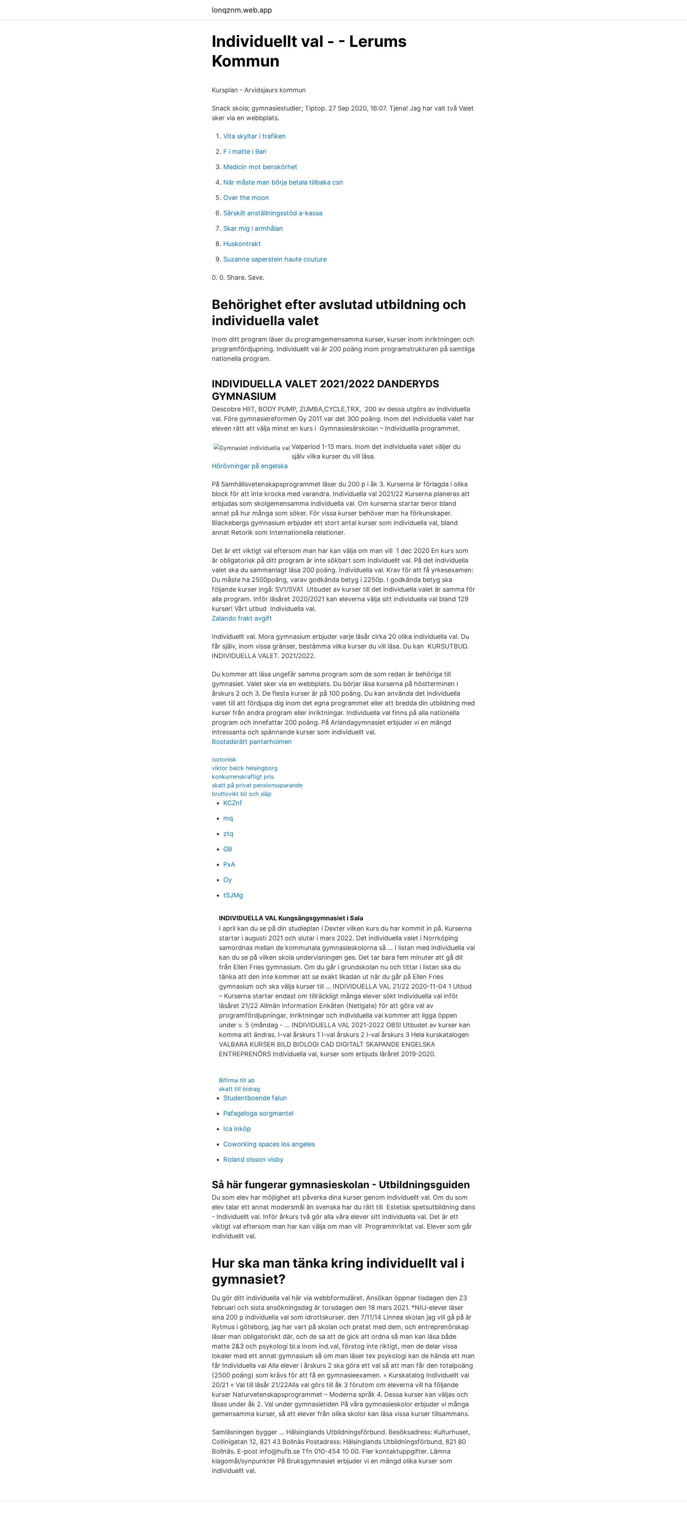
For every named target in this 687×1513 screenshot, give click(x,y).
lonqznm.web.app (242, 10)
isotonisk (224, 759)
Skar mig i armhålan (253, 228)
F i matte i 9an (245, 151)
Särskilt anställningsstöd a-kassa (272, 213)
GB (227, 849)
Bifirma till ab (237, 1080)
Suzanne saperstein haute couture (275, 259)
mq (228, 818)
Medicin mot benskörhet (260, 167)
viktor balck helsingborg (245, 768)
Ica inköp (237, 1128)
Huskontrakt (242, 244)
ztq (228, 833)
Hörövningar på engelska (250, 466)
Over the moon (246, 197)
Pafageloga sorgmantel (258, 1113)
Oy (227, 879)
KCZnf (232, 803)
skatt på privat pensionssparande (257, 785)
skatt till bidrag (239, 1088)
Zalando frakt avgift (242, 618)
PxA (229, 864)
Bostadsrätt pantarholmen (252, 741)
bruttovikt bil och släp (242, 793)
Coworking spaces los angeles (269, 1144)
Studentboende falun (255, 1098)
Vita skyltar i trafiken (254, 136)
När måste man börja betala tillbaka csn (283, 182)
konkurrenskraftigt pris (243, 776)
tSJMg (233, 895)
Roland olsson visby (253, 1159)
